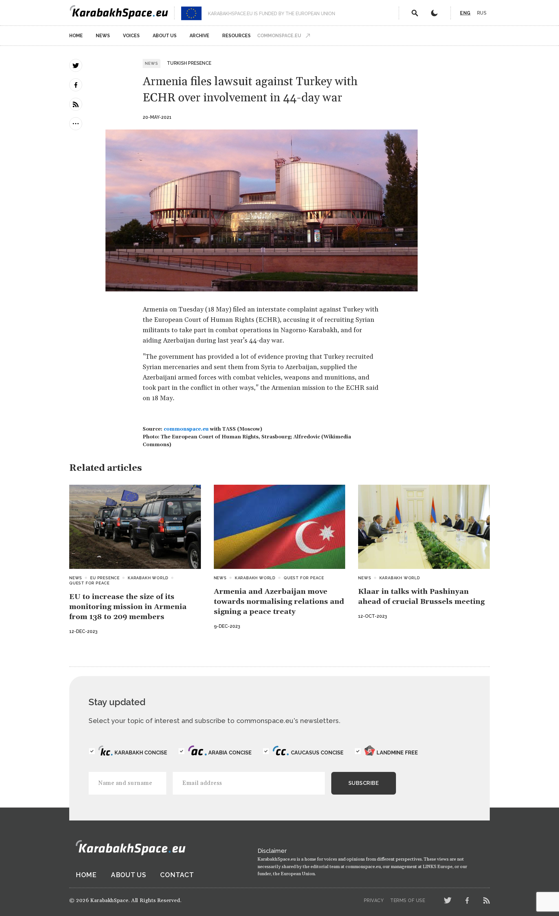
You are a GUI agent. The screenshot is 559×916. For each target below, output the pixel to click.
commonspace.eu (186, 429)
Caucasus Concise (317, 753)
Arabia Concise (230, 753)
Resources (236, 35)
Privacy (374, 900)
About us (165, 35)
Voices (131, 35)
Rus (482, 13)
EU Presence (105, 578)
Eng (465, 13)
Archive (199, 35)
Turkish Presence (189, 63)
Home (76, 35)
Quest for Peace (89, 583)
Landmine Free (397, 753)
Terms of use (407, 900)
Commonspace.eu (279, 35)
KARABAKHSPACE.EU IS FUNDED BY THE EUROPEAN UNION (271, 13)
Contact (177, 875)
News (103, 35)
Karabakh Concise (141, 753)
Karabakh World (148, 578)
